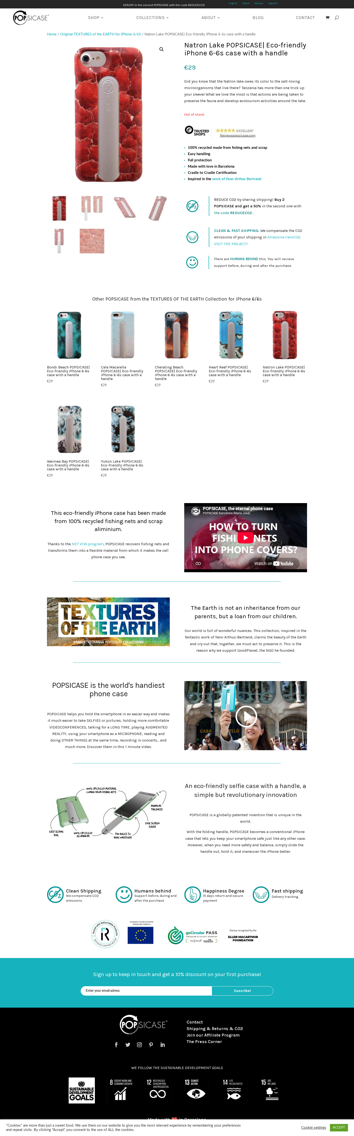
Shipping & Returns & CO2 (215, 1028)
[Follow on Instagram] (139, 1045)
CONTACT (305, 17)
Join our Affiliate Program (213, 1035)
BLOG (258, 17)
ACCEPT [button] (339, 1127)
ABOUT (209, 17)
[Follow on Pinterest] (151, 1045)
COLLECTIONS (150, 17)
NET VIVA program (88, 544)
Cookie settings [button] (313, 1127)
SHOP (93, 17)
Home (52, 34)
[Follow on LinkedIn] (162, 1045)
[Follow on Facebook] (116, 1045)
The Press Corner (204, 1041)
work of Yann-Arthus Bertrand (236, 179)
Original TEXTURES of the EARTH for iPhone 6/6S (100, 34)
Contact (195, 1022)
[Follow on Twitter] (128, 1045)
